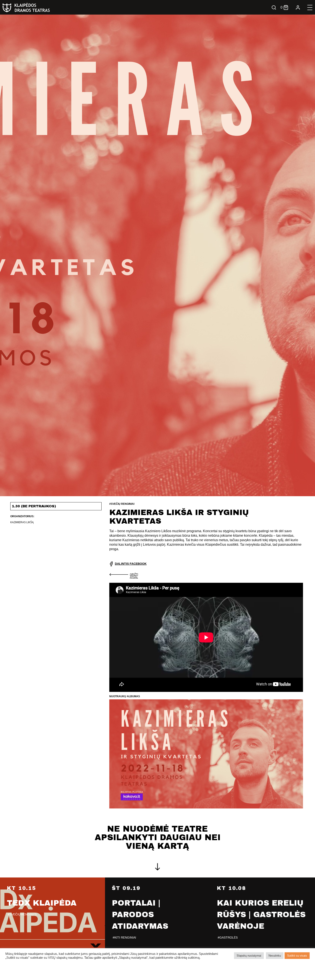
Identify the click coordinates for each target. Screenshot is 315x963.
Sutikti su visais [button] (297, 955)
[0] (285, 7)
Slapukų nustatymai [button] (249, 955)
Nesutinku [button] (274, 955)
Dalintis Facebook (131, 563)
